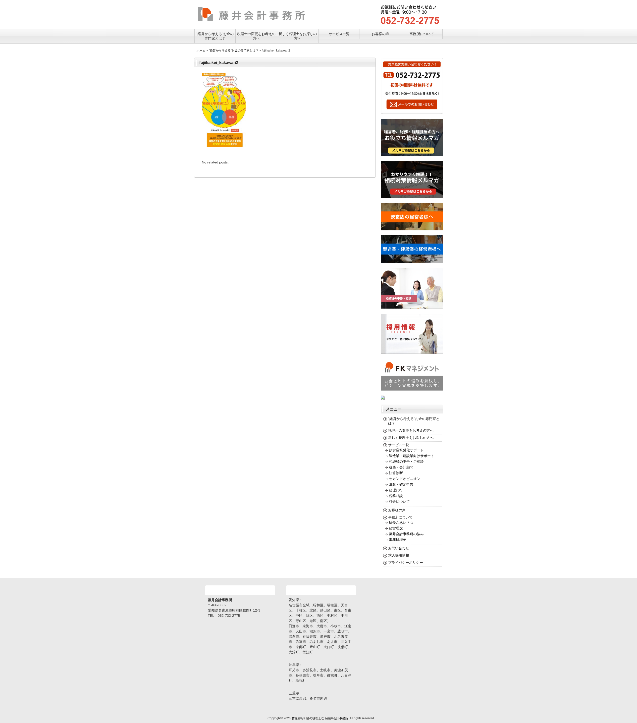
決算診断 (396, 473)
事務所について (422, 34)
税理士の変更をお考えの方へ (256, 36)
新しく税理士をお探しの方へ (297, 36)
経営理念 (396, 528)
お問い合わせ (398, 548)
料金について (399, 502)
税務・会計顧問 (401, 467)
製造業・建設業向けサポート (411, 456)
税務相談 (396, 496)
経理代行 (396, 490)
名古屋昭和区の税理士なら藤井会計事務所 (319, 718)
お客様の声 (380, 34)
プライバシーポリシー (405, 563)
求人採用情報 (398, 555)
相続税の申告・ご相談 (406, 462)
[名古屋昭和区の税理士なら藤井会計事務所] (251, 19)
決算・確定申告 (401, 484)
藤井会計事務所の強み (406, 534)
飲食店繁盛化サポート (406, 450)
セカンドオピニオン (404, 479)
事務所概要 (397, 540)
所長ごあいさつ (401, 522)
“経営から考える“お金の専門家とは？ (215, 36)
